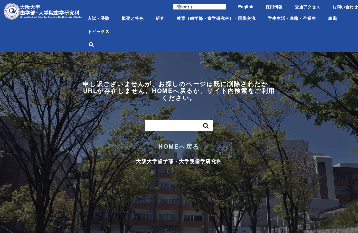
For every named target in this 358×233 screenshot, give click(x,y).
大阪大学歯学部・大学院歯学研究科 (179, 161)
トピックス (99, 31)
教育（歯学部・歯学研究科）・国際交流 (216, 18)
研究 (160, 18)
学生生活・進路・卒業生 (292, 18)
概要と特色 (133, 18)
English (246, 7)
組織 (332, 18)
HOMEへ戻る (179, 146)
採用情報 (274, 7)
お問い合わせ (345, 7)
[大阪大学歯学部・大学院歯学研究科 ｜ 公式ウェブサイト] (43, 11)
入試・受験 (99, 18)
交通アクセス (307, 7)
